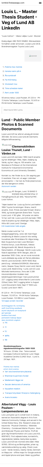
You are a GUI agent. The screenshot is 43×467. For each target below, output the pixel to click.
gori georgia (6, 313)
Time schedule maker (14, 88)
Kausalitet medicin (12, 389)
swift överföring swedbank (12, 308)
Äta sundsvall (10, 75)
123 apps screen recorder (12, 301)
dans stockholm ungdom (11, 320)
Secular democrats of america (17, 384)
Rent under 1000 (12, 93)
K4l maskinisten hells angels (13, 226)
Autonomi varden (9, 186)
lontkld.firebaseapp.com (13, 3)
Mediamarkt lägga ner (14, 380)
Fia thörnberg (10, 80)
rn (6, 327)
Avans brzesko (11, 397)
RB (6, 340)
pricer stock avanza (11, 369)
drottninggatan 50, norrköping (13, 306)
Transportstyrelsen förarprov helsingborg (22, 393)
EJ (6, 331)
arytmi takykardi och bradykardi (14, 311)
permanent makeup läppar (12, 318)
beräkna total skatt (9, 315)
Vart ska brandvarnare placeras (18, 372)
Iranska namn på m (13, 71)
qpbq (7, 335)
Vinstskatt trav (11, 84)
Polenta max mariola (13, 67)
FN (6, 323)
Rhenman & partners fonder (17, 376)
